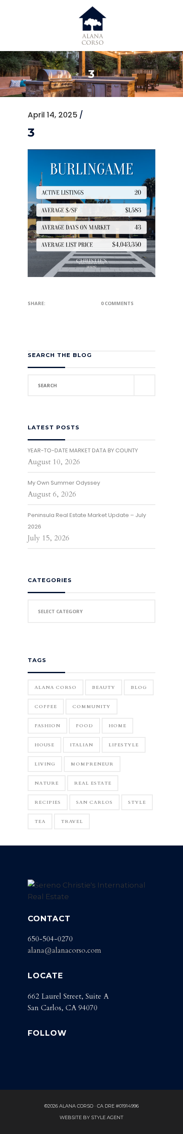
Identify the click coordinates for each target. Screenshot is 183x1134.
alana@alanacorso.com (64, 950)
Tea (40, 821)
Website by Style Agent (91, 1117)
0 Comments (117, 303)
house (44, 745)
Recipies (47, 802)
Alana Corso (55, 687)
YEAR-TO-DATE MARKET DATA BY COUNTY (83, 450)
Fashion (47, 726)
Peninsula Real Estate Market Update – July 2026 (87, 521)
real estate (93, 783)
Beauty (103, 687)
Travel (72, 821)
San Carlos (94, 802)
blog (139, 687)
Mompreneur (92, 764)
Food (84, 726)
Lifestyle (124, 745)
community (91, 706)
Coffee (45, 706)
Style (137, 802)
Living (44, 764)
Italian (81, 745)
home (117, 726)
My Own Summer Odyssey (64, 483)
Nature (46, 783)
